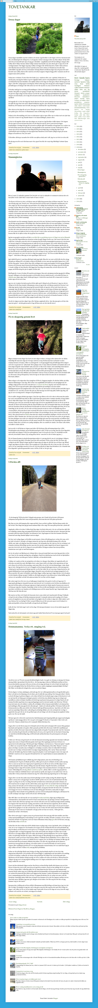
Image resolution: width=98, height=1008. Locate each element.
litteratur (77, 96)
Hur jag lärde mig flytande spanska (86, 311)
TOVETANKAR (21, 6)
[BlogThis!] (34, 147)
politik (80, 116)
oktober (80, 154)
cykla (76, 87)
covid (84, 106)
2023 (78, 134)
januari (80, 195)
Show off (78, 229)
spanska (76, 120)
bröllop (76, 113)
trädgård (77, 95)
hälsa (81, 89)
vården (83, 93)
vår (82, 109)
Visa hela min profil (79, 38)
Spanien (83, 82)
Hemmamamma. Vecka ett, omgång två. (27, 627)
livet (20, 149)
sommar (87, 87)
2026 (78, 126)
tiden (81, 120)
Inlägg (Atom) (22, 905)
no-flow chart (79, 211)
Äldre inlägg (66, 901)
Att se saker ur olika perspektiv (19, 917)
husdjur (76, 115)
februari (80, 193)
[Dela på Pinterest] (38, 147)
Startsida (39, 901)
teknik (88, 116)
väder (76, 89)
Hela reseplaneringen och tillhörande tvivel (28, 979)
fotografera (87, 113)
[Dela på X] (35, 147)
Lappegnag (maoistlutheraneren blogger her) (82, 209)
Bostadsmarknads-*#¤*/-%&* (24, 963)
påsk (81, 115)
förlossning (86, 104)
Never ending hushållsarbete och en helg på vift (82, 411)
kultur (76, 116)
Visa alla (88, 264)
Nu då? (78, 227)
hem (26, 897)
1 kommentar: (26, 147)
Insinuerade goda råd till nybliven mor (27, 932)
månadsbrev (86, 96)
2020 (78, 142)
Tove (77, 36)
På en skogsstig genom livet (21, 317)
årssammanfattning (80, 107)
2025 (78, 129)
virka (75, 106)
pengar (87, 93)
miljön (84, 100)
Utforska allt (14, 462)
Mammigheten (15, 157)
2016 (78, 201)
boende (82, 98)
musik (83, 111)
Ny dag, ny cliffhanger (82, 218)
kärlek (76, 91)
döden (88, 107)
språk (23, 149)
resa (75, 84)
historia (76, 109)
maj (79, 167)
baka (84, 115)
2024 (78, 131)
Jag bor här (79, 240)
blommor (77, 93)
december (81, 149)
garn (53, 819)
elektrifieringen (82, 118)
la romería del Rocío (42, 384)
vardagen (77, 86)
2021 (78, 139)
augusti (80, 160)
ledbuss (27, 414)
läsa (62, 125)
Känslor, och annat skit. (81, 216)
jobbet (76, 98)
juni (79, 165)
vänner (27, 149)
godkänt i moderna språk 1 (34, 770)
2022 (78, 136)
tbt (79, 120)
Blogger (55, 998)
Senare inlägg (13, 901)
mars (79, 190)
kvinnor (87, 86)
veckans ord (77, 100)
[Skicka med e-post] (33, 147)
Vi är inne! (19, 955)
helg (88, 82)
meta (88, 118)
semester (87, 102)
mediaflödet (86, 91)
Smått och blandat (81, 222)
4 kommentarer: (26, 307)
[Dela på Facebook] (37, 147)
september (81, 157)
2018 (78, 147)
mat (85, 89)
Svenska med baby (43, 797)
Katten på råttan (80, 223)
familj (17, 149)
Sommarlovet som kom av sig (24, 971)
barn (14, 149)
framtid (81, 87)
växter (80, 106)
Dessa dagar (14, 19)
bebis (88, 84)
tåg (89, 89)
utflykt (88, 111)
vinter (88, 100)
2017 (78, 199)
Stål (28, 847)
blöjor (88, 115)
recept (84, 116)
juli (79, 162)
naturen (77, 82)
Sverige (24, 619)
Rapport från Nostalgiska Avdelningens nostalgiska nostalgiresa (34, 948)
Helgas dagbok (80, 233)
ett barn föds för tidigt (52, 786)
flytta (88, 98)
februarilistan (77, 111)
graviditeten (77, 102)
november (81, 152)
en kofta (22, 821)
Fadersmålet (85, 328)
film (81, 113)
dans (75, 118)
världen (80, 104)
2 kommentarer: (26, 895)
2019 (78, 144)
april (79, 188)
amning (88, 109)
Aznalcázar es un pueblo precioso (25, 924)
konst (88, 106)
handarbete (22, 897)
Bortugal (78, 258)
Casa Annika (79, 247)
